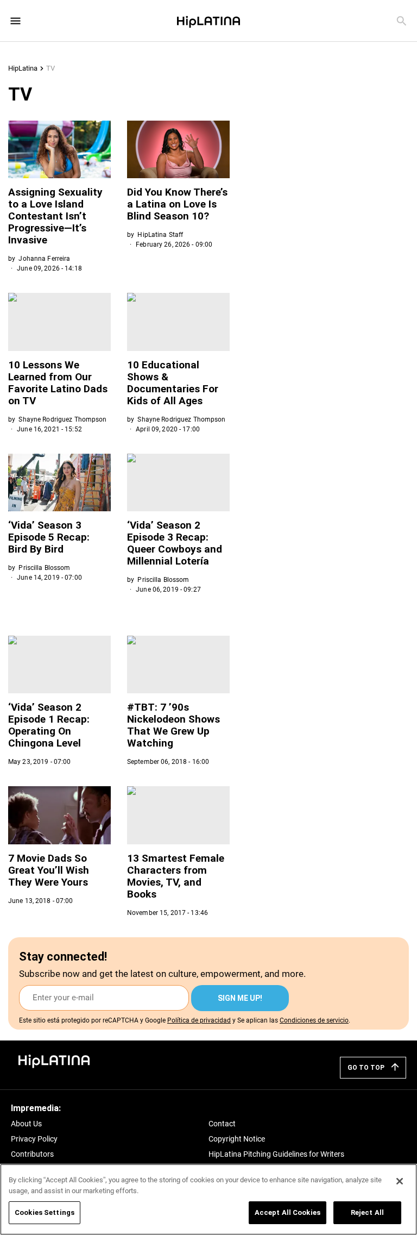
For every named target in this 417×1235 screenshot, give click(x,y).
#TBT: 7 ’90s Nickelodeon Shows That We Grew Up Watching (173, 725)
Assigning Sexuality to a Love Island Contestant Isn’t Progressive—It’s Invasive (55, 216)
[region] (208, 1199)
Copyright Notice (236, 1138)
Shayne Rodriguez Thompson (62, 419)
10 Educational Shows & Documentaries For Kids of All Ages (172, 383)
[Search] (401, 21)
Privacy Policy (34, 1138)
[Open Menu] (15, 21)
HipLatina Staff (160, 235)
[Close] (400, 1181)
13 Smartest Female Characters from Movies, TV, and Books (175, 876)
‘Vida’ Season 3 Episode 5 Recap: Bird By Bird (49, 537)
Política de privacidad (199, 1020)
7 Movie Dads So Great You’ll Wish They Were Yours (48, 870)
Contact (222, 1123)
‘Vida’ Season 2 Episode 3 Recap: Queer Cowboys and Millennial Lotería (174, 543)
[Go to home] (54, 1060)
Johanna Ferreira (44, 258)
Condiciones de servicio (314, 1020)
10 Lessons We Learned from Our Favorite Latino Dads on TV (58, 383)
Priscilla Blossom (44, 568)
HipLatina (22, 68)
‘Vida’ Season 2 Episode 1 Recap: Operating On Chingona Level (49, 725)
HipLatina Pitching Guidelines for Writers (276, 1154)
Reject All (367, 1212)
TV (50, 68)
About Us (26, 1123)
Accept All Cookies (287, 1212)
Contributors (32, 1154)
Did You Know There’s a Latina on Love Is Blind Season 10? (177, 204)
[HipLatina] (208, 21)
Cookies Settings (44, 1212)
